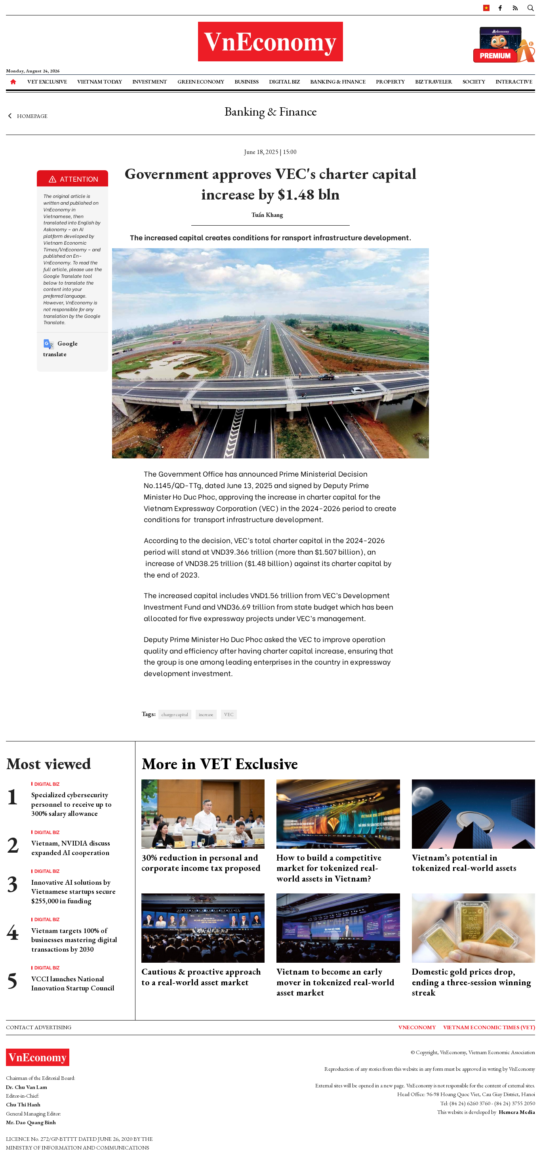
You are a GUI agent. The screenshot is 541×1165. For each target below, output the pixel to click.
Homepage (32, 116)
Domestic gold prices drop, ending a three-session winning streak (471, 982)
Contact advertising (38, 1027)
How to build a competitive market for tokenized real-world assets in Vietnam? (328, 868)
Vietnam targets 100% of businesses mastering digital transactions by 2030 (74, 940)
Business (246, 81)
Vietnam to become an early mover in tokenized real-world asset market (335, 982)
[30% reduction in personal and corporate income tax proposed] (203, 813)
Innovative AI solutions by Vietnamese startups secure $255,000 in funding (73, 891)
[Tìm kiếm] (530, 7)
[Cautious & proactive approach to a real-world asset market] (203, 927)
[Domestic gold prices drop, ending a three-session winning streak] (473, 927)
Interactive (513, 81)
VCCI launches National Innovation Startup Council (72, 983)
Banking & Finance (338, 81)
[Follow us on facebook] (500, 7)
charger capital (175, 714)
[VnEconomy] (486, 7)
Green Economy (200, 81)
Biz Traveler (433, 81)
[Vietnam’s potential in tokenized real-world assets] (473, 813)
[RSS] (515, 7)
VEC (229, 714)
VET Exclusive (47, 81)
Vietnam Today (99, 81)
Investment (149, 81)
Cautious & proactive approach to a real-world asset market (201, 977)
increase (206, 714)
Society (474, 81)
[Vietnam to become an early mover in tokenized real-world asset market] (338, 927)
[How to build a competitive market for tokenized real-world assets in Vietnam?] (338, 813)
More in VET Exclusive (219, 763)
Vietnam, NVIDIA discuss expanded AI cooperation (70, 847)
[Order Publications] (504, 44)
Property (390, 81)
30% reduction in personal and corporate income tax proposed (201, 863)
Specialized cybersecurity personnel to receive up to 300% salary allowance (71, 804)
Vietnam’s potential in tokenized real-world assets (464, 863)
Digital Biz (284, 81)
